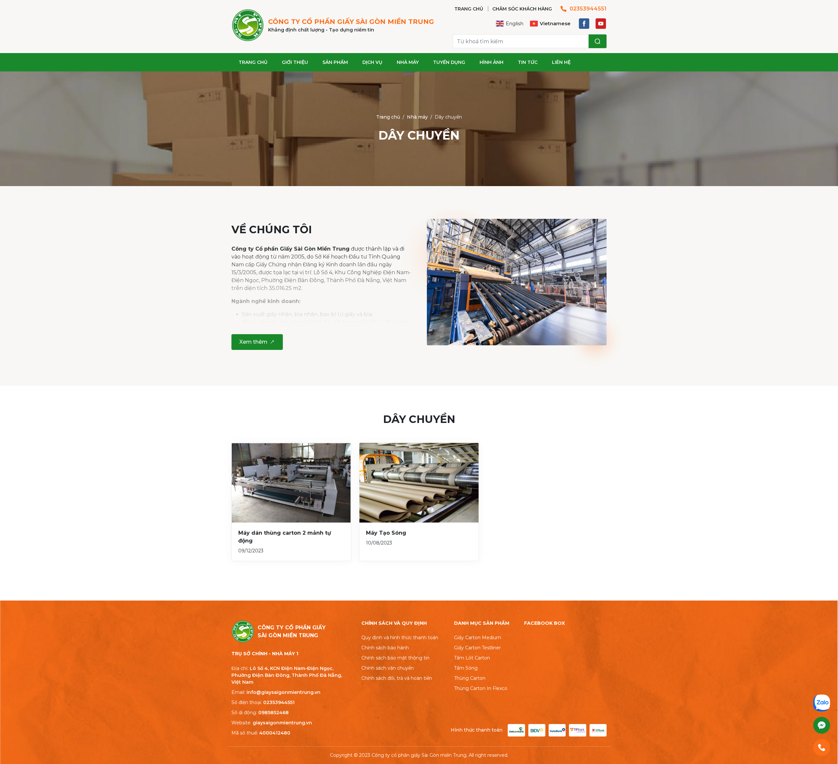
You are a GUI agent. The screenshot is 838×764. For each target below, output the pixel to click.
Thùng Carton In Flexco (480, 688)
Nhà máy (408, 62)
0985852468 (273, 713)
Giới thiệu (295, 62)
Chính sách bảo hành (385, 648)
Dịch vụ (372, 62)
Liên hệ (561, 62)
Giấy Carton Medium (477, 637)
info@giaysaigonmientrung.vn (283, 692)
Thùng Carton (469, 678)
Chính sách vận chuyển (387, 668)
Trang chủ (253, 62)
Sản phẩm (335, 62)
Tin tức (527, 62)
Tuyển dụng (449, 62)
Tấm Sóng (466, 668)
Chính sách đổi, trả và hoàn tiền (396, 678)
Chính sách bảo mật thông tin (395, 658)
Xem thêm (253, 342)
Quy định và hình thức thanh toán (399, 637)
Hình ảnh (491, 62)
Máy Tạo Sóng (386, 533)
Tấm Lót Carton (472, 658)
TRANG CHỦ (468, 9)
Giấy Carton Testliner (477, 648)
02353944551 (588, 9)
